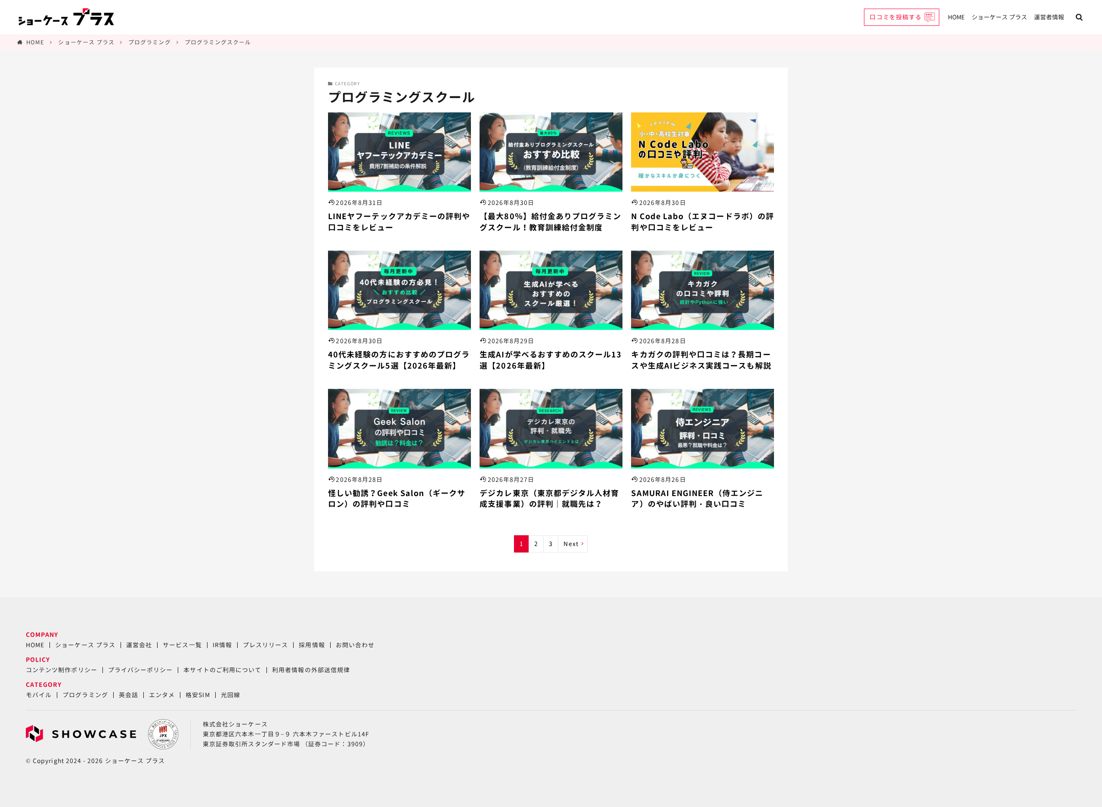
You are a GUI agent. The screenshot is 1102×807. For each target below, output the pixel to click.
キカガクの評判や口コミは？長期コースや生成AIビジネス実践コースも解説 (701, 360)
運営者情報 (1049, 17)
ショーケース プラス (999, 17)
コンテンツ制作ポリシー (61, 670)
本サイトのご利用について (222, 670)
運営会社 (139, 645)
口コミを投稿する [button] (896, 17)
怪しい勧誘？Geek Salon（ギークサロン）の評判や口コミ (396, 498)
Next (570, 544)
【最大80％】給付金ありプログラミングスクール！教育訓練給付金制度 (550, 222)
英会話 (128, 695)
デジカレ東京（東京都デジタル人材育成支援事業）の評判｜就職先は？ (549, 498)
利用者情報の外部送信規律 (311, 670)
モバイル (39, 695)
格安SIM (198, 695)
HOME (956, 17)
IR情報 (222, 645)
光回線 (230, 695)
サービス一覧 (182, 645)
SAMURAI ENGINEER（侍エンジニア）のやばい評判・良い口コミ (697, 498)
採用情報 (312, 645)
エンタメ (162, 695)
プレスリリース (265, 645)
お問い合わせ (355, 645)
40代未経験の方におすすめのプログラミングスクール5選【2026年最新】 (399, 360)
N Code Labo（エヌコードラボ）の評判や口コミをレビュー (702, 222)
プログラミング (149, 42)
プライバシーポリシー (140, 670)
